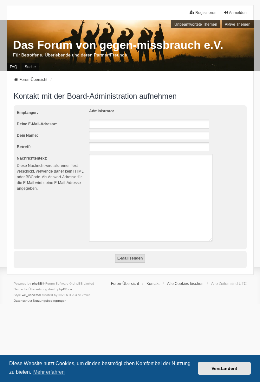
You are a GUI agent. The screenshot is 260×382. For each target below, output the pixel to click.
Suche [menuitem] (30, 67)
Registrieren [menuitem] (206, 12)
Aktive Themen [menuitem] (237, 24)
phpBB (37, 283)
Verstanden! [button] (224, 368)
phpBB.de (64, 289)
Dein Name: (27, 135)
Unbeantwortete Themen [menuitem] (195, 24)
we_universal (31, 295)
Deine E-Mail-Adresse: (37, 124)
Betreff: (24, 147)
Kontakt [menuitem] (152, 283)
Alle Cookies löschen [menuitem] (185, 283)
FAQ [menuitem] (13, 67)
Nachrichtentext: (32, 158)
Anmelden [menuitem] (238, 12)
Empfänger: (27, 112)
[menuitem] (23, 301)
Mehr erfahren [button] (49, 372)
